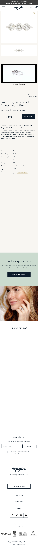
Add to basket (28, 117)
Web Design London (19, 544)
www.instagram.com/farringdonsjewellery (19, 3)
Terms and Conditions (19, 527)
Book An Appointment (19, 274)
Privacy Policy (15, 453)
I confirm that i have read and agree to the (19, 452)
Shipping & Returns (19, 524)
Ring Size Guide (22, 172)
